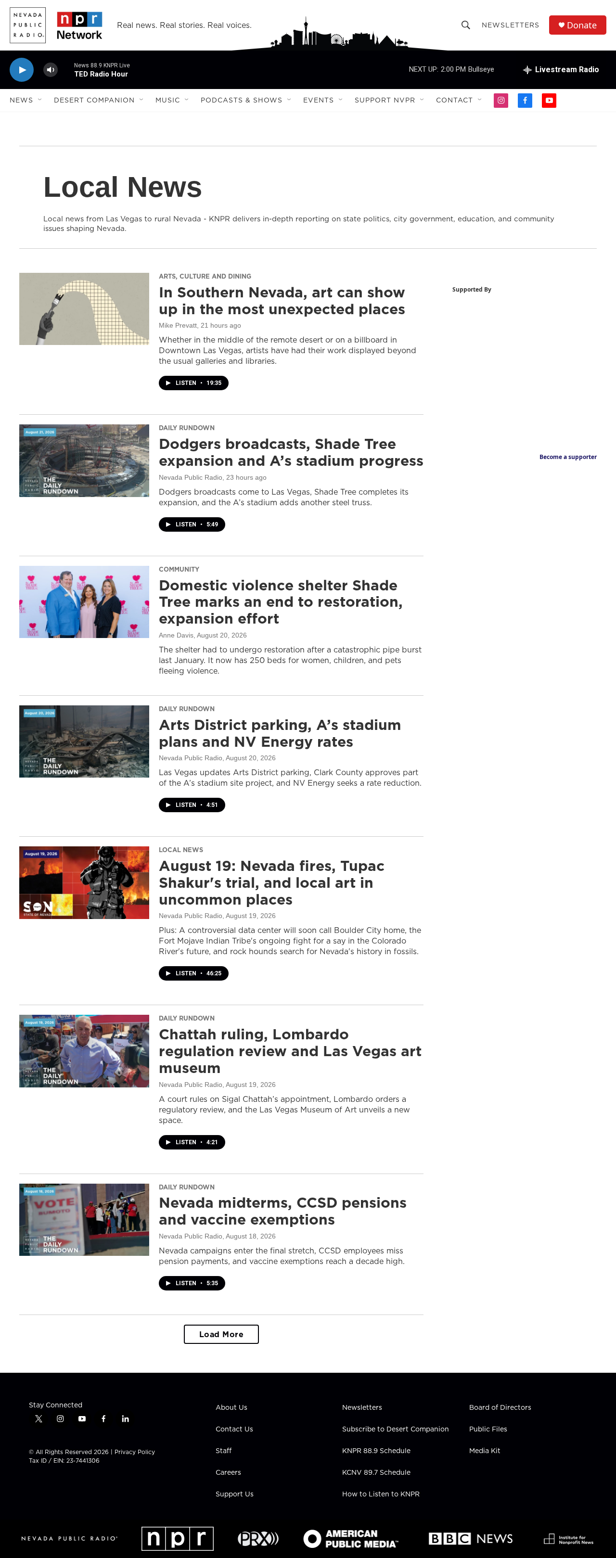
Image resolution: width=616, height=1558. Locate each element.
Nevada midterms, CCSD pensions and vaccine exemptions (283, 1210)
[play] (21, 70)
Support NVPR (385, 100)
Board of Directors (500, 1408)
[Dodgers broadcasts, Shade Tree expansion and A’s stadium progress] (84, 460)
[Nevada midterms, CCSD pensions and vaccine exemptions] (84, 1220)
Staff (223, 1451)
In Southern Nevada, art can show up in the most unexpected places (282, 300)
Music (167, 100)
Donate (582, 25)
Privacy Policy (135, 1452)
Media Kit (484, 1451)
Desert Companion (94, 100)
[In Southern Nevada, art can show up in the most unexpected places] (84, 309)
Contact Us (234, 1429)
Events (318, 100)
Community (179, 569)
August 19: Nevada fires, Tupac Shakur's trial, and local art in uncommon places (272, 882)
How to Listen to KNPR (381, 1494)
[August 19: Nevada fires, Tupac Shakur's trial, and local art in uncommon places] (84, 882)
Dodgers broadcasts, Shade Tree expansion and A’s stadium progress (291, 452)
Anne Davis (176, 635)
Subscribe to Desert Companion (395, 1429)
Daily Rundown (187, 427)
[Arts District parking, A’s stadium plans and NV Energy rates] (84, 741)
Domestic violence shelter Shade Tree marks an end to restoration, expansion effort (281, 602)
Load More (221, 1334)
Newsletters (510, 25)
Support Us (235, 1494)
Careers (228, 1473)
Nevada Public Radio (190, 477)
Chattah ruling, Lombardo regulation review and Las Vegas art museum (290, 1051)
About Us (231, 1408)
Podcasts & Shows (241, 100)
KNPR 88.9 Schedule (376, 1451)
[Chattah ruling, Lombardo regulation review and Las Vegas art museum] (84, 1051)
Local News (181, 849)
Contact (454, 100)
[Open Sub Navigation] (40, 100)
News (21, 100)
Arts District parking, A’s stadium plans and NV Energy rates (280, 733)
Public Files (488, 1429)
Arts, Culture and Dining (205, 276)
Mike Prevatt (178, 325)
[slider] (65, 69)
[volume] (50, 70)
